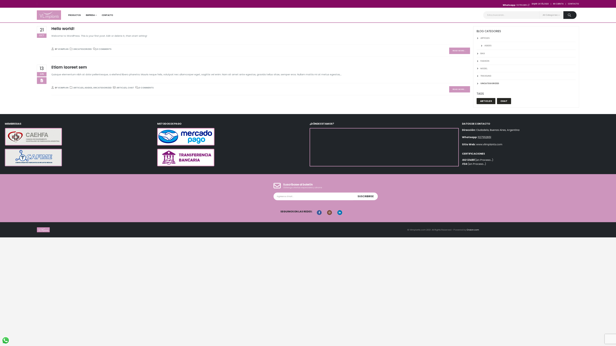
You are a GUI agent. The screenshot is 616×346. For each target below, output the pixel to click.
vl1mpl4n (63, 49)
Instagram (329, 212)
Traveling (485, 75)
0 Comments (104, 49)
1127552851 (522, 5)
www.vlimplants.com (489, 144)
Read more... (459, 50)
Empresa (90, 15)
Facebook (319, 212)
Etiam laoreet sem (69, 67)
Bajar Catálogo (540, 3)
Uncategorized (82, 49)
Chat (131, 87)
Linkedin (339, 212)
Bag (482, 53)
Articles (78, 87)
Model (483, 68)
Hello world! (62, 28)
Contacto (573, 3)
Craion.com (473, 229)
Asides (88, 87)
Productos (74, 15)
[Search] (570, 15)
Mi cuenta (558, 3)
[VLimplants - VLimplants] (49, 15)
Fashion (484, 60)
